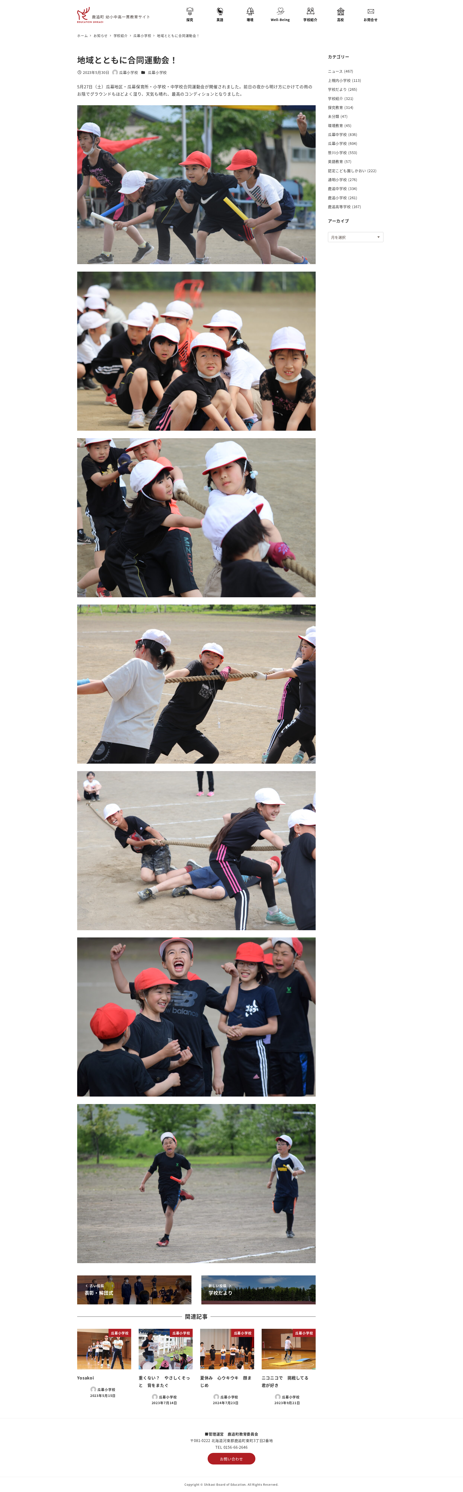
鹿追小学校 (337, 197)
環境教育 (335, 125)
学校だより (337, 89)
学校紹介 (335, 98)
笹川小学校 (337, 152)
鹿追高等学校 (339, 206)
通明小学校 (337, 179)
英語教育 (335, 161)
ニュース (335, 71)
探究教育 (335, 107)
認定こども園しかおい (347, 170)
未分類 (334, 116)
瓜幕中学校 (337, 134)
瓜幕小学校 (157, 72)
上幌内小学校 (339, 80)
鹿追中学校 (337, 188)
